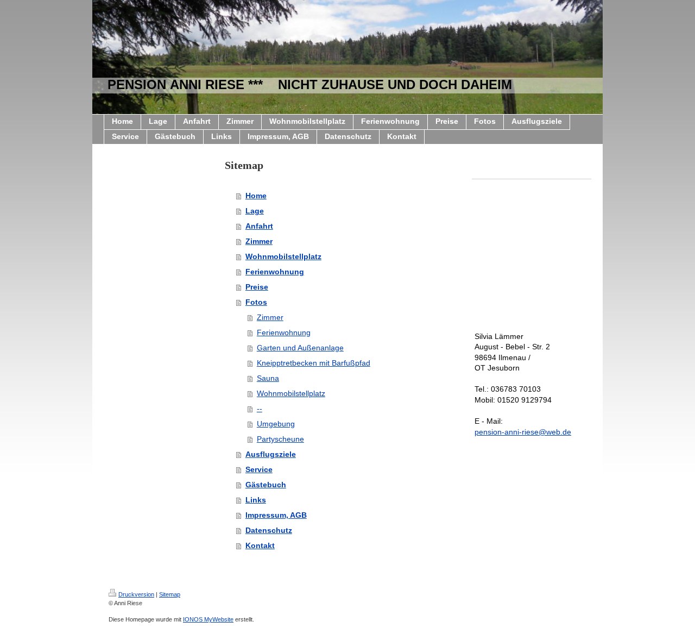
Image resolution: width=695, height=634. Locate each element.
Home (256, 195)
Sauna (268, 378)
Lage (254, 210)
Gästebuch (265, 484)
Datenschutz (268, 530)
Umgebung (276, 423)
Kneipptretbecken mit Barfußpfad (313, 363)
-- (259, 408)
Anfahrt (259, 226)
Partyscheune (280, 439)
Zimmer (259, 241)
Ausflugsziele (270, 454)
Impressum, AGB (276, 515)
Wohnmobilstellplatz (283, 256)
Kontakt (260, 545)
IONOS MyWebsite (208, 619)
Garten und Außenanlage (300, 347)
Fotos (256, 302)
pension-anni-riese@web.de (523, 432)
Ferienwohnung (274, 271)
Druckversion (136, 594)
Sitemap (169, 594)
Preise (256, 287)
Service (259, 469)
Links (255, 499)
